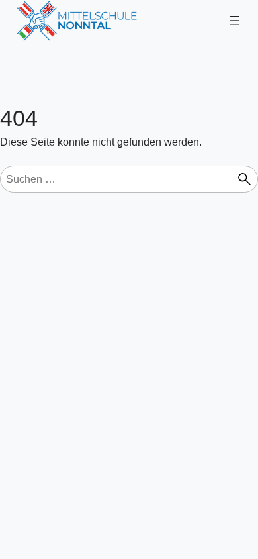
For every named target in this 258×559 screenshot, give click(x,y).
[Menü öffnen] (234, 20)
